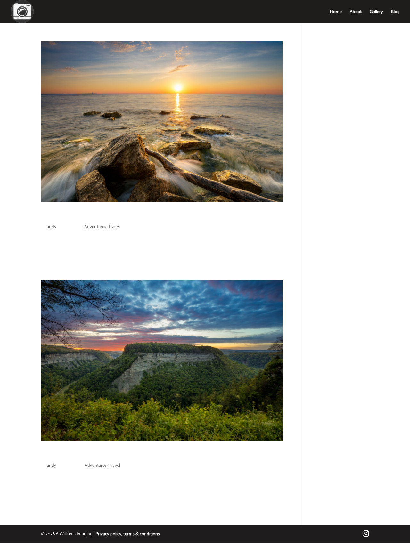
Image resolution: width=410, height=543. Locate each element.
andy (51, 227)
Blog (395, 11)
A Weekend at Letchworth (87, 454)
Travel (114, 227)
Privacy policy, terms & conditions (127, 534)
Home (336, 11)
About (356, 11)
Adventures (95, 227)
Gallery (376, 11)
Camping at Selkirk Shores (87, 216)
